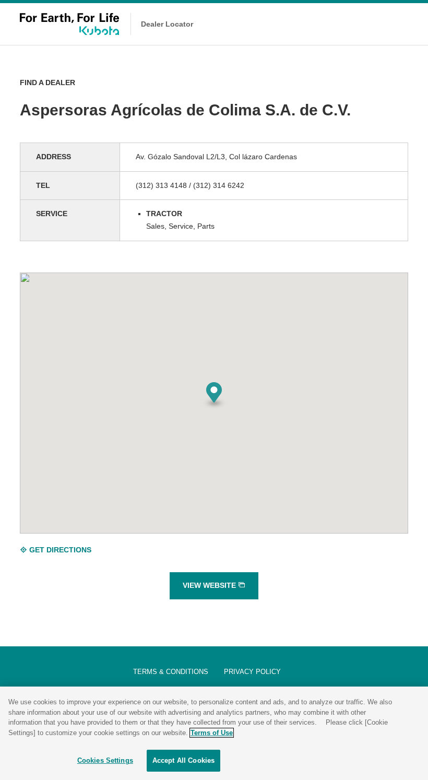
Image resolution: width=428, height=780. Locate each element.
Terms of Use (212, 733)
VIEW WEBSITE (210, 585)
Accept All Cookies (183, 760)
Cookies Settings (105, 760)
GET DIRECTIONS (59, 550)
